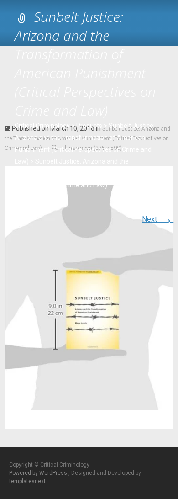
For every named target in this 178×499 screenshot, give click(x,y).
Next (157, 219)
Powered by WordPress (38, 473)
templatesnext (27, 481)
